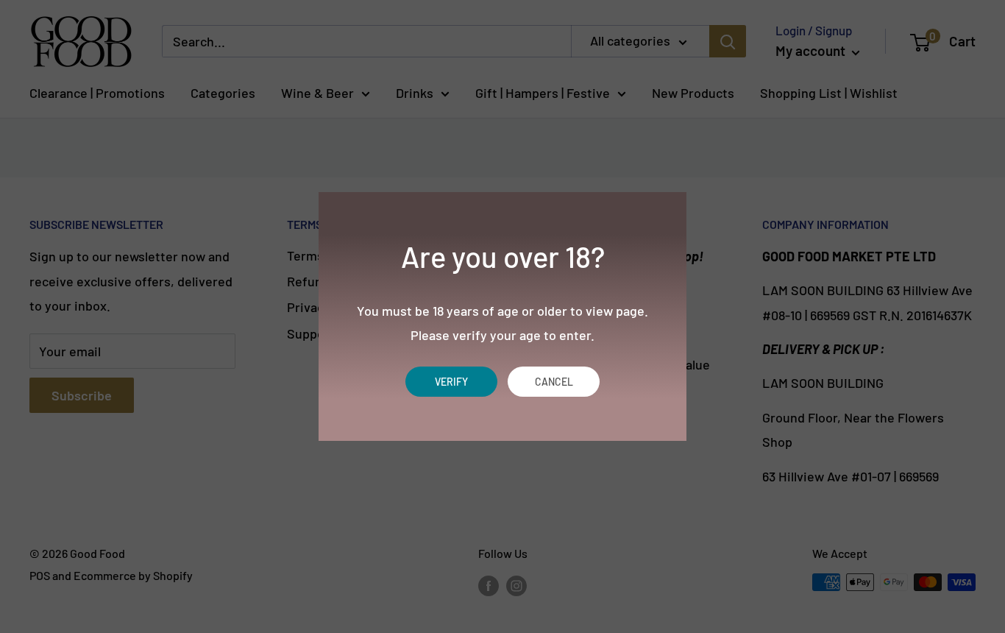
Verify (451, 381)
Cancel (554, 381)
